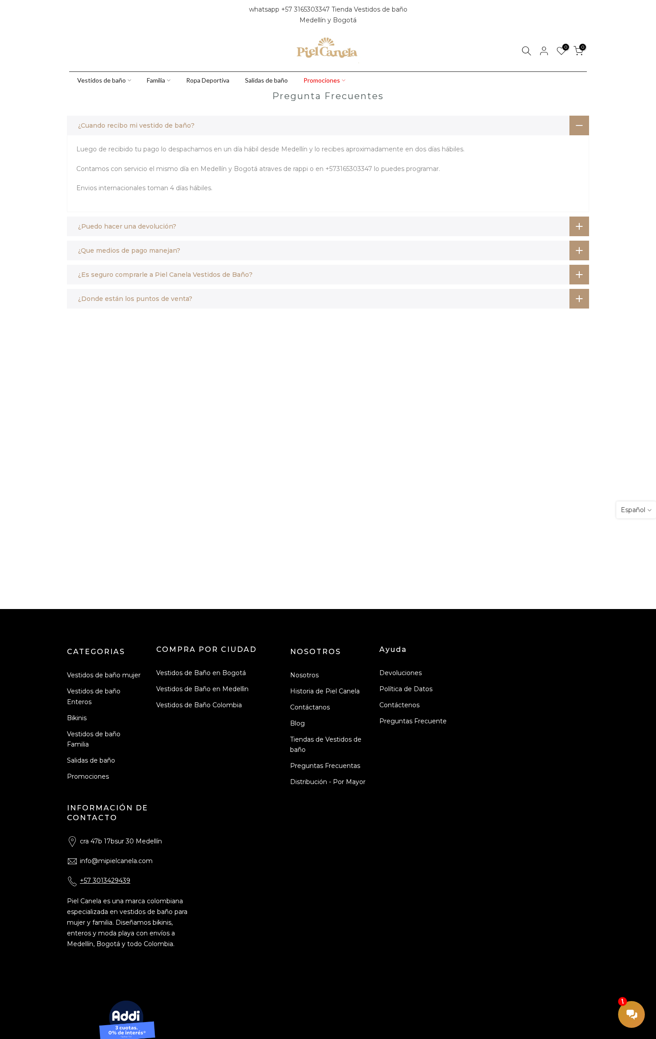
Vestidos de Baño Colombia (199, 705)
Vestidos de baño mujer (104, 675)
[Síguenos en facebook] (73, 15)
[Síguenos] (103, 15)
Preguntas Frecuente (413, 721)
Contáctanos (310, 707)
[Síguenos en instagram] (88, 15)
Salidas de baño (266, 80)
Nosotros (304, 675)
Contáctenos (399, 705)
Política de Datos (405, 689)
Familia (156, 80)
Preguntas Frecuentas (325, 766)
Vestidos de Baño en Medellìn (202, 689)
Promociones (321, 80)
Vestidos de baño (101, 80)
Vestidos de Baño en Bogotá (201, 673)
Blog (297, 723)
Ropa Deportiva (207, 80)
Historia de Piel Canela (325, 691)
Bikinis (77, 718)
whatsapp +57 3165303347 (290, 9)
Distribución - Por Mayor (327, 782)
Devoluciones (400, 673)
